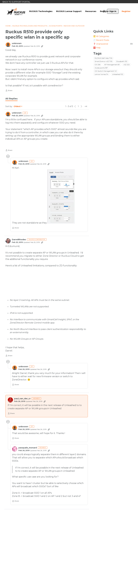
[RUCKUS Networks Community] (16, 11)
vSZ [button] (126, 65)
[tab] (11, 98)
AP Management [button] (112, 65)
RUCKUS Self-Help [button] (103, 58)
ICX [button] (97, 65)
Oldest (17, 106)
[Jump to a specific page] (86, 106)
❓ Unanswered (113, 44)
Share (8, 90)
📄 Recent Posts (101, 40)
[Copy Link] (42, 46)
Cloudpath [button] (121, 61)
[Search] (104, 11)
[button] (61, 197)
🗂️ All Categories (101, 36)
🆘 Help (97, 47)
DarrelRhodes (19, 239)
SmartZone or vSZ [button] (103, 61)
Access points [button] (101, 68)
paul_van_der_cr (22, 398)
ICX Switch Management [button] (106, 71)
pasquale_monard (27, 448)
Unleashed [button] (117, 74)
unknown (17, 43)
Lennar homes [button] (101, 74)
